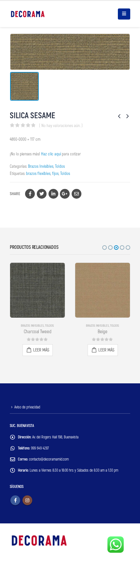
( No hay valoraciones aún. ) (61, 125)
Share (15, 193)
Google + (65, 194)
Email (76, 194)
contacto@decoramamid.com (49, 459)
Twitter (42, 194)
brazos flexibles (38, 173)
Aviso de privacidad (27, 407)
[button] (104, 247)
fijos (55, 173)
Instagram (27, 500)
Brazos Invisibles (40, 166)
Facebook (30, 194)
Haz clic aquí (51, 154)
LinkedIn (53, 194)
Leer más (41, 350)
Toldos (60, 166)
